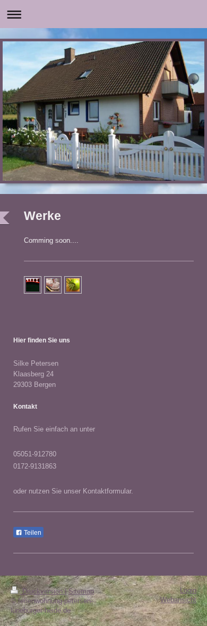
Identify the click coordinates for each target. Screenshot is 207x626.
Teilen (31, 532)
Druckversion (42, 591)
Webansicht (178, 600)
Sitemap (81, 591)
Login (188, 590)
